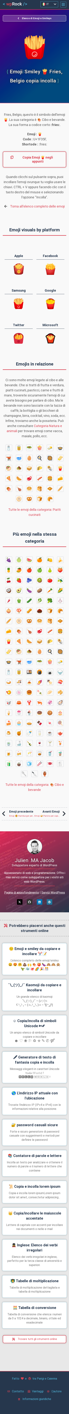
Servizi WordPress (53, 892)
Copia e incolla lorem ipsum (34, 1186)
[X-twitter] (19, 902)
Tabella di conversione (34, 1308)
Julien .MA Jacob (34, 860)
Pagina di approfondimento (21, 892)
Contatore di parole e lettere (34, 1156)
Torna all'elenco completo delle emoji (37, 206)
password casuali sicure (34, 1125)
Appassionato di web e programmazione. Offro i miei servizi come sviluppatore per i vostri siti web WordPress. (34, 877)
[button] (63, 4)
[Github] (29, 902)
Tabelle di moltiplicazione (34, 1281)
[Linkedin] (39, 902)
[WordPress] (49, 902)
